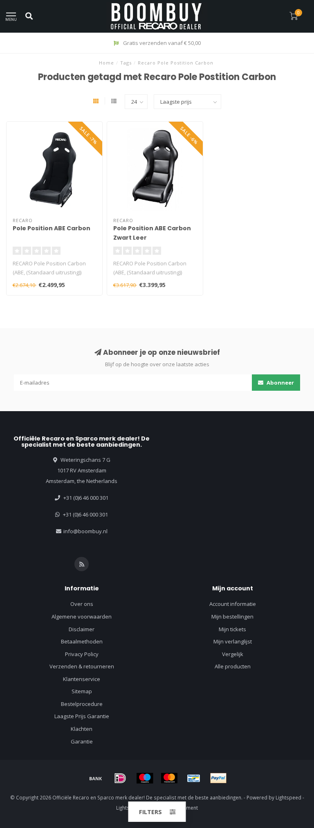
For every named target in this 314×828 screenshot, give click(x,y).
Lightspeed (288, 797)
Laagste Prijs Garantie (81, 716)
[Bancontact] (194, 778)
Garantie (82, 741)
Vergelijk (232, 654)
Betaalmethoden (82, 641)
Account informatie (232, 604)
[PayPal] (218, 778)
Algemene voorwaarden (82, 616)
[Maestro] (145, 778)
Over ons (81, 604)
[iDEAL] (120, 778)
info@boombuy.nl (85, 531)
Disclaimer (81, 629)
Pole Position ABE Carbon (51, 228)
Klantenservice (81, 679)
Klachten (81, 728)
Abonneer (279, 382)
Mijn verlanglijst (232, 641)
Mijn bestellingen (232, 616)
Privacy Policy (82, 654)
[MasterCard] (169, 778)
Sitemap (82, 691)
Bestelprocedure (82, 704)
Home (106, 63)
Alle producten (233, 666)
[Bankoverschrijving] (95, 778)
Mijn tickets (232, 629)
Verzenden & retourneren (81, 666)
